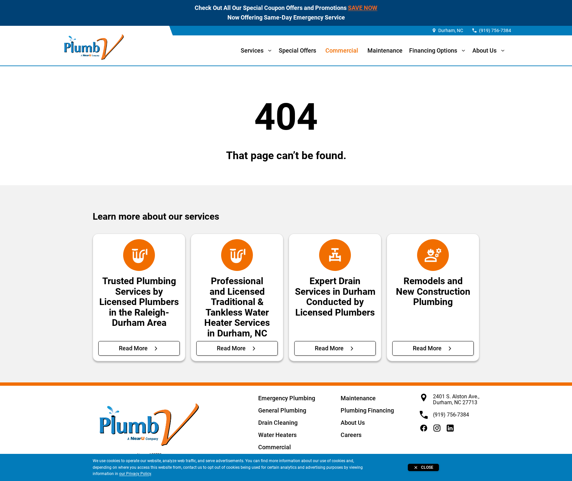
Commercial (341, 50)
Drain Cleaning (278, 422)
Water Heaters (277, 434)
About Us (353, 422)
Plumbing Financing (367, 410)
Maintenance (385, 50)
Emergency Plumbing (286, 398)
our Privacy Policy (135, 473)
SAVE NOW (362, 7)
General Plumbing (282, 410)
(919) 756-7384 (495, 30)
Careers (351, 434)
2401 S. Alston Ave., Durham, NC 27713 (456, 399)
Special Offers (297, 50)
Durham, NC (450, 30)
